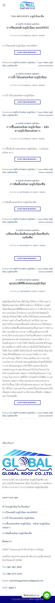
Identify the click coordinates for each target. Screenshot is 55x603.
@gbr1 (12, 587)
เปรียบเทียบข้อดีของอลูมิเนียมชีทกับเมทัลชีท (27, 235)
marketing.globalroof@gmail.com (26, 580)
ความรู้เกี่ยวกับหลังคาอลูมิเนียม (27, 24)
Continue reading (27, 52)
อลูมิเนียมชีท (12, 65)
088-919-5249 (14, 573)
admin (42, 35)
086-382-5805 (14, 567)
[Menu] (4, 5)
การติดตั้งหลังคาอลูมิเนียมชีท (27, 184)
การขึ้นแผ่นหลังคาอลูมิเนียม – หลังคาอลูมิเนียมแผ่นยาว (27, 128)
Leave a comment (45, 65)
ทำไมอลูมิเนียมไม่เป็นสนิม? (16, 506)
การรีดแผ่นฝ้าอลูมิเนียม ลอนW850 (27, 27)
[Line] (47, 595)
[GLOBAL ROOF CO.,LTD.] (27, 5)
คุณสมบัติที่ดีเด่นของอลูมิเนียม (27, 283)
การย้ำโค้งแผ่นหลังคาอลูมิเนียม (27, 77)
